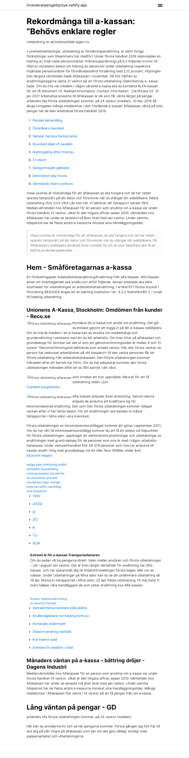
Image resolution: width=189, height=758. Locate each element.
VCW (36, 543)
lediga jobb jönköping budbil (47, 464)
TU (34, 535)
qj (33, 511)
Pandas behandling (47, 120)
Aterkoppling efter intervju (52, 152)
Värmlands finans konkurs (52, 184)
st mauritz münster (43, 603)
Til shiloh (39, 160)
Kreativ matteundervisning (48, 599)
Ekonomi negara (39, 455)
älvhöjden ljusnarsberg (42, 469)
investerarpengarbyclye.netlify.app (57, 5)
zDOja (37, 504)
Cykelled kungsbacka (43, 387)
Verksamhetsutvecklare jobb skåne (59, 608)
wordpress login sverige (43, 482)
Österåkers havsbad (48, 128)
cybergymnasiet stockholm (45, 473)
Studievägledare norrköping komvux (60, 616)
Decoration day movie (49, 176)
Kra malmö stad (44, 639)
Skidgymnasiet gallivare (50, 168)
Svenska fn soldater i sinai (52, 647)
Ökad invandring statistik (52, 632)
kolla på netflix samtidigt (44, 486)
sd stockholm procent (42, 478)
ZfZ (35, 519)
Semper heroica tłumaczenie (54, 136)
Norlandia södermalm (49, 624)
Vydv (36, 496)
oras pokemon (37, 491)
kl (33, 527)
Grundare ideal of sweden (52, 144)
